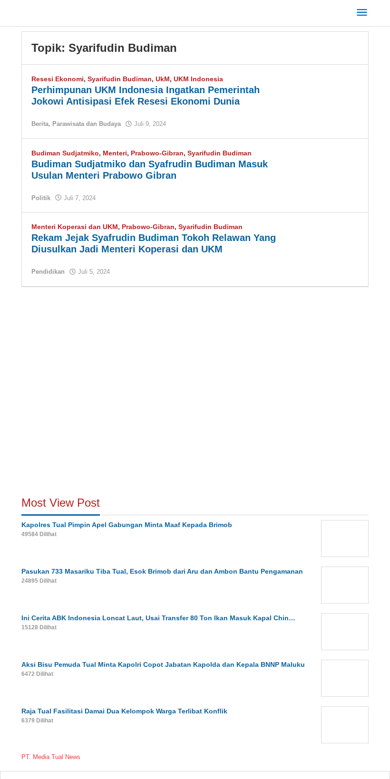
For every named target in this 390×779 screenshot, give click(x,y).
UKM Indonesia (198, 79)
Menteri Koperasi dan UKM (74, 227)
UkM (163, 79)
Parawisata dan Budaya (86, 123)
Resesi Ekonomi (57, 79)
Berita (40, 123)
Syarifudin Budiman (120, 79)
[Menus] (362, 13)
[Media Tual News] (64, 11)
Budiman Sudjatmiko (65, 153)
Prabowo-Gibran (157, 153)
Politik (40, 198)
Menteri (115, 153)
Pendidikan (48, 271)
